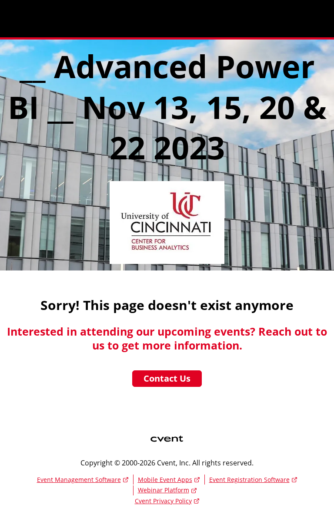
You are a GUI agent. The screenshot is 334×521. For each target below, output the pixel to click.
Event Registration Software (249, 479)
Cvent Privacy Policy (163, 501)
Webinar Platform (163, 490)
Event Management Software (79, 479)
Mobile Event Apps (165, 479)
